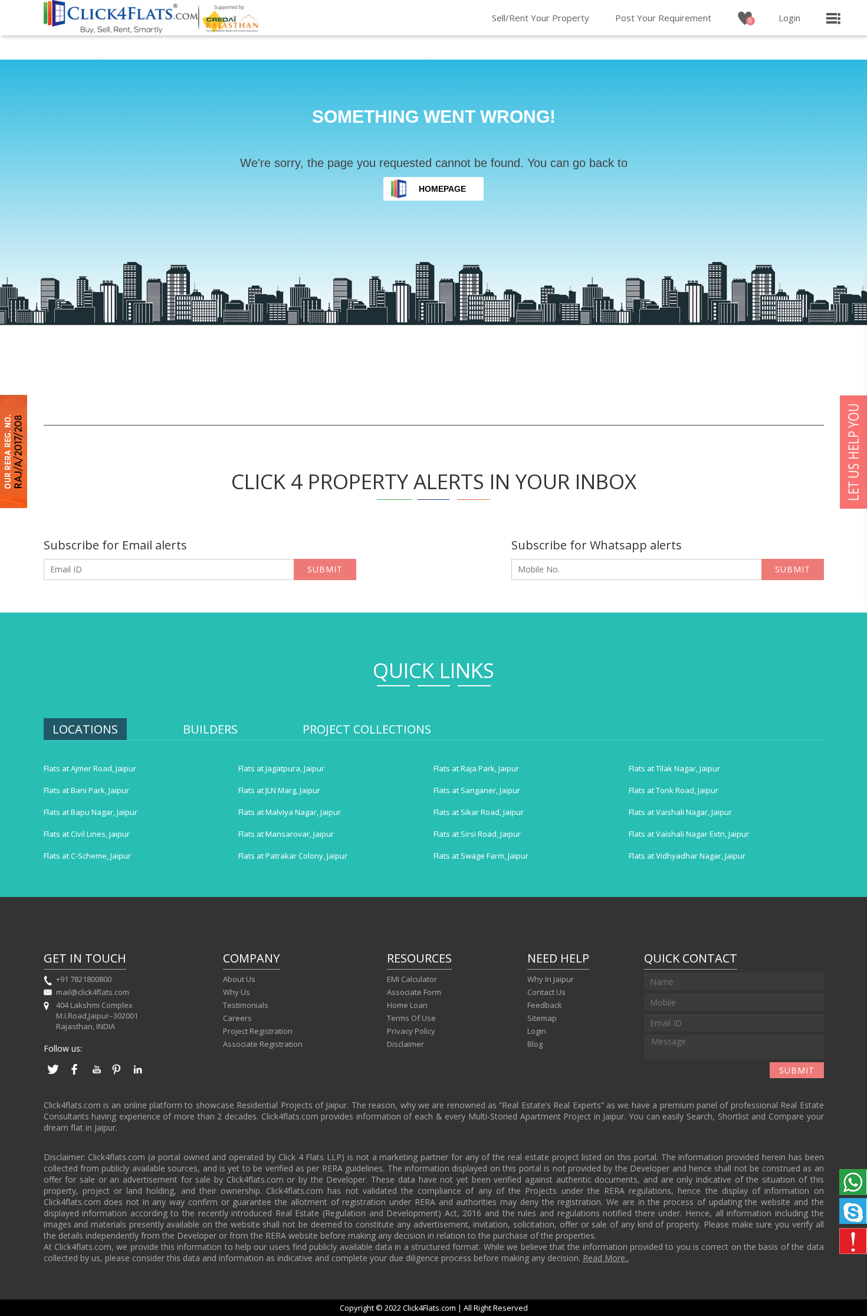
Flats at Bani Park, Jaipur (86, 790)
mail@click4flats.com (92, 992)
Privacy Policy (411, 1031)
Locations (85, 729)
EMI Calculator (412, 979)
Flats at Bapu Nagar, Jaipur (90, 812)
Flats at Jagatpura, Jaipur (281, 768)
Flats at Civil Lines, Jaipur (87, 834)
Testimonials (245, 1005)
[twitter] (53, 1075)
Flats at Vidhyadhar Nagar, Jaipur (687, 855)
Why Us (236, 992)
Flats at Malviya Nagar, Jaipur (289, 812)
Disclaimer (405, 1044)
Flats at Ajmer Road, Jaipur (90, 768)
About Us (239, 979)
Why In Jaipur (550, 979)
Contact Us (546, 992)
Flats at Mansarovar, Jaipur (286, 834)
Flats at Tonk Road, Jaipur (673, 790)
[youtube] (95, 1075)
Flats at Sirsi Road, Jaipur (477, 834)
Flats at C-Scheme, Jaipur (87, 855)
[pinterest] (116, 1075)
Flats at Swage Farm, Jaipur (481, 855)
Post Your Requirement (663, 18)
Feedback (544, 1005)
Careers (237, 1018)
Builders (210, 729)
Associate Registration (263, 1044)
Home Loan (407, 1005)
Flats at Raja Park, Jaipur (476, 768)
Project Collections (367, 729)
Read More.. (606, 1257)
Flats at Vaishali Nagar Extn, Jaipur (689, 834)
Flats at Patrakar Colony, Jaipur (292, 855)
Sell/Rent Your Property (540, 18)
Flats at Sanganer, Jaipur (477, 790)
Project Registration (258, 1031)
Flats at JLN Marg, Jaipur (279, 790)
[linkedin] (138, 1075)
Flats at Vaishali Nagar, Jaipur (680, 812)
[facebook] (74, 1075)
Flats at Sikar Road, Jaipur (479, 812)
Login (789, 18)
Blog (535, 1044)
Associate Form (414, 992)
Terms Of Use (411, 1018)
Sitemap (542, 1018)
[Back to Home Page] (121, 30)
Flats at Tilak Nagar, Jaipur (674, 768)
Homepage (442, 189)
